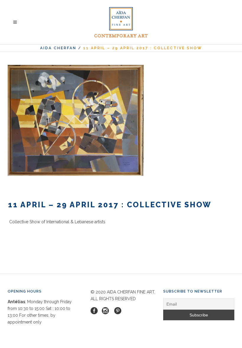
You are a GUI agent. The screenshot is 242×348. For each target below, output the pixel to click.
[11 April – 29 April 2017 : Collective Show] (76, 120)
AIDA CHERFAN (58, 48)
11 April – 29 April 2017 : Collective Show (109, 204)
